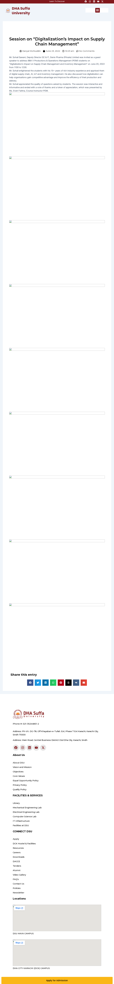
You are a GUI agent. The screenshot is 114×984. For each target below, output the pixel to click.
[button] (97, 10)
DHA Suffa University (21, 10)
